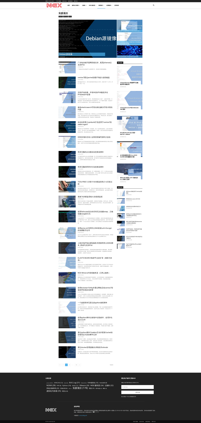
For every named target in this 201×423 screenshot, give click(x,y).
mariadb (103, 383)
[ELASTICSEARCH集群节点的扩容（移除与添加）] (67, 263)
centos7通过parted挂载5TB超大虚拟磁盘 (94, 77)
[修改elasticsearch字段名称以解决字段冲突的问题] (67, 112)
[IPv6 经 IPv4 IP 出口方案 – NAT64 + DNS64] (129, 125)
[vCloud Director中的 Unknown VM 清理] (129, 100)
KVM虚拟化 (93, 382)
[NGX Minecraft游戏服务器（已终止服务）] (67, 278)
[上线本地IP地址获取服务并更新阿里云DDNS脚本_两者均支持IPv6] (67, 248)
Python (60, 16)
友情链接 (108, 5)
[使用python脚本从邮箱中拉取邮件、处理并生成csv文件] (67, 322)
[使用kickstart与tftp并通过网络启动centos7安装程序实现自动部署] (67, 292)
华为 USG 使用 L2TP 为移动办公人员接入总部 (129, 178)
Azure (66, 383)
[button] (153, 5)
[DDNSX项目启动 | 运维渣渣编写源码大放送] (67, 142)
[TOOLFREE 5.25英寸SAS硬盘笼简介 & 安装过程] (67, 187)
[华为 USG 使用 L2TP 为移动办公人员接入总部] (129, 171)
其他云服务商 (52, 388)
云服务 (83, 5)
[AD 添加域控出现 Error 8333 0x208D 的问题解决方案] (129, 149)
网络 (105, 388)
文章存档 (116, 5)
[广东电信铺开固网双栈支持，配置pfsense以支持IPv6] (67, 67)
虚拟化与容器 (75, 5)
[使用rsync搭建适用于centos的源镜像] (121, 193)
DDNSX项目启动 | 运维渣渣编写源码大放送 (94, 137)
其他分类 (64, 388)
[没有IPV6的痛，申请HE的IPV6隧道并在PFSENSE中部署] (67, 97)
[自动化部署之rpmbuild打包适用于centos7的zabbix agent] (67, 127)
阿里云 (65, 391)
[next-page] (79, 365)
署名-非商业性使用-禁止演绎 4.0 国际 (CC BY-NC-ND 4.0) (110, 410)
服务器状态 (70, 1)
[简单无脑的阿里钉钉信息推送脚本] (67, 172)
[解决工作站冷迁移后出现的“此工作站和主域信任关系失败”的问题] (129, 38)
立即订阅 (137, 392)
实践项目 (100, 5)
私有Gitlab (64, 1)
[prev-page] (60, 365)
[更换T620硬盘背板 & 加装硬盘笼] (67, 201)
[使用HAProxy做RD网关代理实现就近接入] (129, 26)
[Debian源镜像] (88, 39)
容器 (91, 388)
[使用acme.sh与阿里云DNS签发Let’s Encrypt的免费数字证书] (67, 233)
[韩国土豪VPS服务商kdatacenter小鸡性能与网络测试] (121, 223)
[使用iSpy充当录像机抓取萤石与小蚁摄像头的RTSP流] (121, 216)
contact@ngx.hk (83, 415)
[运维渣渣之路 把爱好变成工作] (121, 208)
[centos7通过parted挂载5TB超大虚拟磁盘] (67, 82)
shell (70, 16)
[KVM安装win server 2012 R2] (121, 201)
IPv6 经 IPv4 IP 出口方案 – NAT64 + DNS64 (128, 133)
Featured (84, 383)
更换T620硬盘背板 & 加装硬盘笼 (90, 197)
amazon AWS (49, 382)
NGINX (51, 385)
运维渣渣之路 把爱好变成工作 (133, 206)
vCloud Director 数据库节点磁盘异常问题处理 (129, 83)
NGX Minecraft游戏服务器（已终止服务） (94, 273)
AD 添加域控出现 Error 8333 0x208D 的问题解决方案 (128, 156)
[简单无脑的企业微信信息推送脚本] (67, 157)
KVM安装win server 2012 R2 (133, 199)
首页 (69, 5)
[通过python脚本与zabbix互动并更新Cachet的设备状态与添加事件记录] (67, 337)
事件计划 (75, 1)
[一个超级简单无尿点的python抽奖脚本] (67, 307)
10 (76, 365)
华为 (70, 388)
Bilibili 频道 (58, 1)
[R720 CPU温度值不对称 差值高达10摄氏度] (121, 238)
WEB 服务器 (92, 5)
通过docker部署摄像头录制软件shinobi (93, 347)
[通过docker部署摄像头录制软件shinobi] (67, 352)
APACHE (58, 382)
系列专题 (99, 388)
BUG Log (65, 16)
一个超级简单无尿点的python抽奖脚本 (92, 303)
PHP (59, 385)
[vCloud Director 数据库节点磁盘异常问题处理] (129, 75)
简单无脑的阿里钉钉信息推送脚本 (91, 167)
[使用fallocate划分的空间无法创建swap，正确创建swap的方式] (67, 216)
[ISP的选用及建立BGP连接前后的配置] (129, 51)
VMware (84, 385)
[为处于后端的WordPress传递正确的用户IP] (121, 246)
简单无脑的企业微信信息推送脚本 (91, 152)
